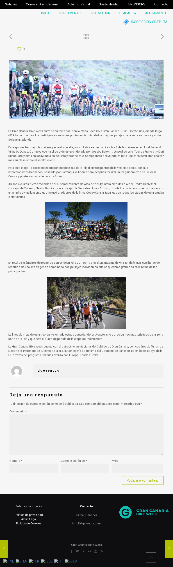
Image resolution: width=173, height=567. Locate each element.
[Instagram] (95, 551)
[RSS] (101, 551)
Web (115, 460)
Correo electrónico (74, 460)
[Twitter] (77, 551)
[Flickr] (89, 551)
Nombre (15, 460)
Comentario (18, 411)
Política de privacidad (29, 515)
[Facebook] (71, 551)
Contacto (86, 506)
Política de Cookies (28, 523)
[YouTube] (83, 551)
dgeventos (49, 370)
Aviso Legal (28, 519)
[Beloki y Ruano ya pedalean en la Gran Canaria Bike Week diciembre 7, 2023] (4, 549)
